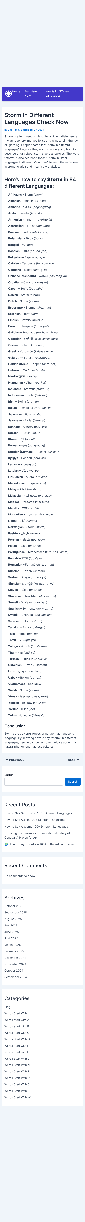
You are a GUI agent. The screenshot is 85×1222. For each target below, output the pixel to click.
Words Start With (15, 1013)
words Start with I (16, 1052)
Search (8, 774)
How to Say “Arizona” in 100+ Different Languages (38, 813)
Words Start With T (17, 1091)
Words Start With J (16, 1058)
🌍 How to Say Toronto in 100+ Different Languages (39, 844)
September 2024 (15, 977)
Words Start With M (17, 1065)
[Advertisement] (42, 42)
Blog (7, 1007)
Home (16, 91)
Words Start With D (17, 1039)
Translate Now (31, 94)
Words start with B (16, 1026)
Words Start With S (17, 1084)
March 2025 (12, 945)
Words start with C (16, 1032)
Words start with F (16, 1045)
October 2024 (13, 970)
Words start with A (16, 1020)
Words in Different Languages (58, 94)
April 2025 (11, 938)
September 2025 (15, 912)
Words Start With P (17, 1071)
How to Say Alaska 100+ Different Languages (34, 820)
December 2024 (15, 958)
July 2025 (11, 925)
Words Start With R (17, 1078)
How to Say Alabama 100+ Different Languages (36, 826)
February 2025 (14, 951)
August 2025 (13, 919)
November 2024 (15, 964)
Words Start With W (17, 1097)
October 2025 (13, 906)
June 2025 (11, 932)
